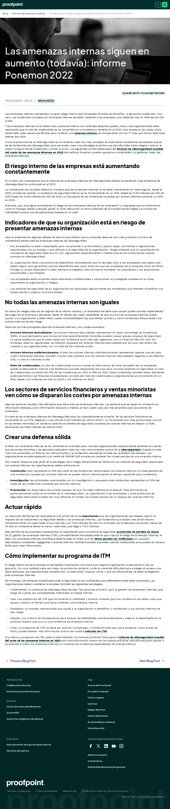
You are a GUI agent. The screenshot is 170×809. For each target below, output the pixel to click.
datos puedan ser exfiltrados (113, 538)
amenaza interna (86, 133)
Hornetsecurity (96, 728)
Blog (5, 13)
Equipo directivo (96, 709)
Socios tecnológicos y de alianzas (25, 719)
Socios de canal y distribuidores (24, 706)
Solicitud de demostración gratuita (106, 767)
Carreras (92, 703)
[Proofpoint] (13, 4)
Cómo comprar (96, 697)
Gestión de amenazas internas (28, 13)
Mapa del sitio (70, 791)
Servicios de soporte (18, 750)
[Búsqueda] (158, 4)
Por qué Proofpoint (98, 691)
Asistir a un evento (97, 755)
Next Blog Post (150, 661)
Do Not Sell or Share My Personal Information (105, 791)
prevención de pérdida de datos (138, 531)
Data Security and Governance (23, 691)
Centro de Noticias (98, 716)
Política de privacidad (46, 791)
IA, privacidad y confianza (101, 722)
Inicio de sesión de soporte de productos (29, 744)
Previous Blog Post (23, 661)
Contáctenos (95, 761)
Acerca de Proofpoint (99, 685)
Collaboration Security (19, 685)
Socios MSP (13, 712)
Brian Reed (46, 100)
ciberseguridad (131, 449)
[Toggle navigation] (164, 4)
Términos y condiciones (19, 791)
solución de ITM (96, 631)
